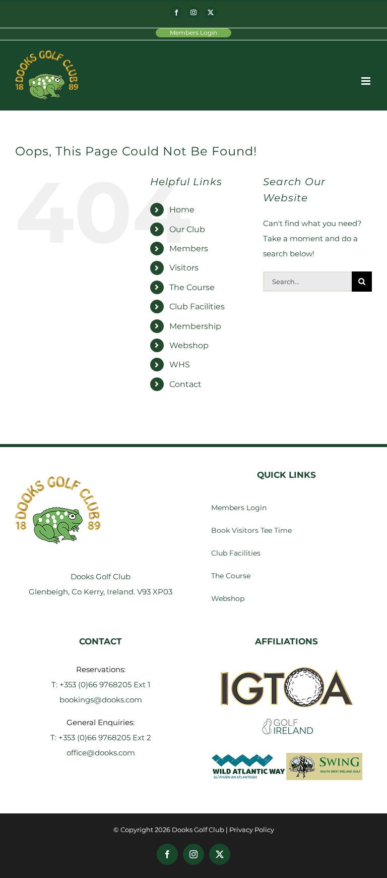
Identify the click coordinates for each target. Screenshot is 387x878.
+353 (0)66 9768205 (96, 684)
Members (188, 248)
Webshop (189, 345)
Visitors (184, 267)
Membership (195, 326)
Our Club (187, 229)
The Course (192, 287)
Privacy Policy (251, 830)
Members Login (193, 32)
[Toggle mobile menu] (366, 81)
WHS (179, 364)
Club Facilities (197, 306)
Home (182, 209)
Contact (185, 384)
